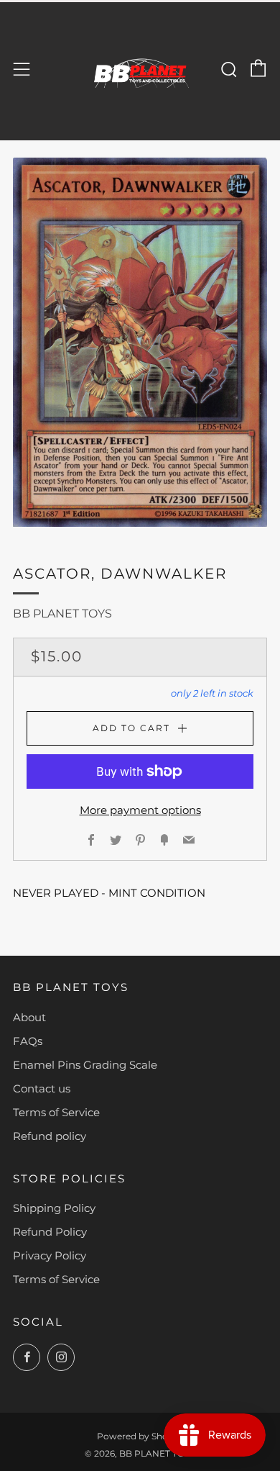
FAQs (27, 1041)
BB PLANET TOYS (62, 613)
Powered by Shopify (140, 1436)
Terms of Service (56, 1112)
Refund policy (49, 1136)
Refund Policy (50, 1232)
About (29, 1017)
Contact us (41, 1088)
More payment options (140, 810)
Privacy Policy (49, 1255)
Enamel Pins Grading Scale (85, 1065)
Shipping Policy (54, 1208)
